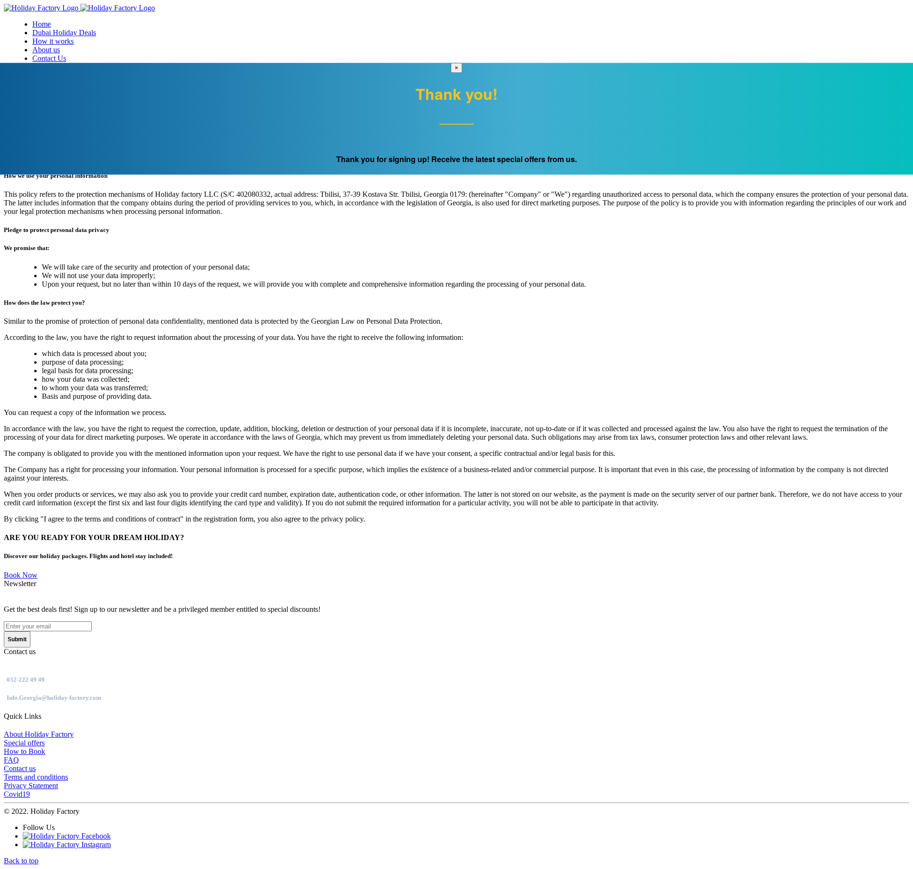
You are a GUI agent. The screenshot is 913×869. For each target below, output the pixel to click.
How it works (53, 41)
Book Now (21, 575)
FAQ (11, 760)
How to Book (24, 751)
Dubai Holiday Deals (64, 33)
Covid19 (17, 794)
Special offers (24, 743)
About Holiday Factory (39, 734)
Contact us (20, 768)
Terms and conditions (36, 777)
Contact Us (49, 58)
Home (41, 24)
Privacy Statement (31, 786)
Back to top (21, 861)
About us (46, 50)
